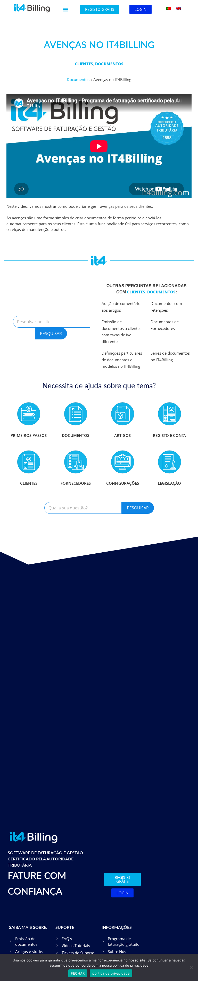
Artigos (122, 435)
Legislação (169, 483)
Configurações (122, 483)
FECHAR (78, 973)
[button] (65, 9)
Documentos (109, 63)
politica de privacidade (111, 973)
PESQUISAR (51, 333)
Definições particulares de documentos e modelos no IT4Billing (122, 359)
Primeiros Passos (29, 435)
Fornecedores (76, 483)
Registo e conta (169, 435)
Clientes (84, 63)
